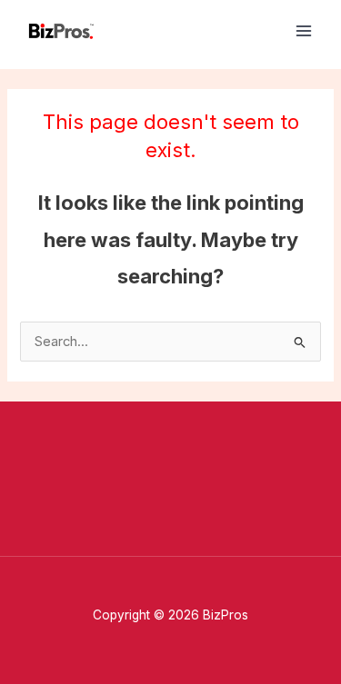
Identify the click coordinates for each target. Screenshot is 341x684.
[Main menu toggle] (304, 31)
